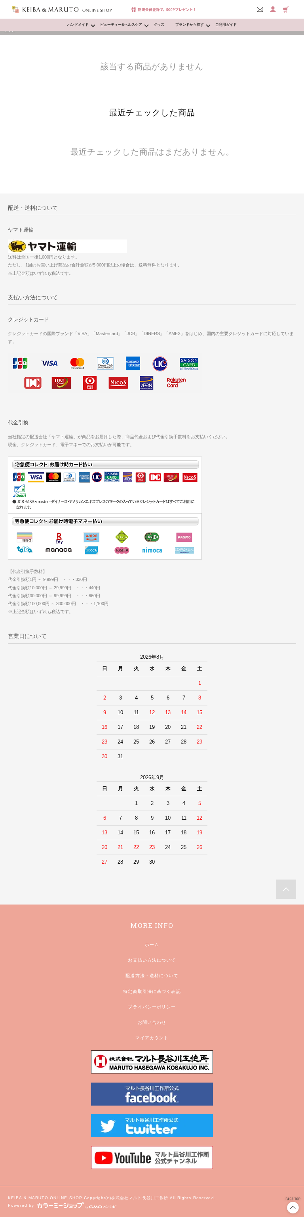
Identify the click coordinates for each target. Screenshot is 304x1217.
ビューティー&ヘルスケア (121, 25)
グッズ (159, 25)
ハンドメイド (78, 25)
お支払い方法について (152, 960)
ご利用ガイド (226, 25)
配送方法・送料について (151, 975)
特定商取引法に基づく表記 (151, 991)
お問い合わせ (152, 1022)
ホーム (152, 944)
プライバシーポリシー (152, 1006)
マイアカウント (152, 1037)
